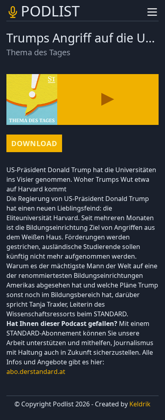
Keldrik (140, 404)
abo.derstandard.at (35, 371)
